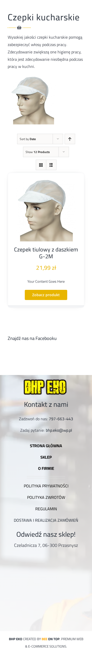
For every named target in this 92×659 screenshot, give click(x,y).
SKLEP (46, 457)
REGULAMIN (46, 509)
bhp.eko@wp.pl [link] (59, 430)
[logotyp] (46, 379)
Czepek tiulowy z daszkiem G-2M (46, 252)
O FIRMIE (46, 468)
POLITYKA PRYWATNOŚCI (46, 486)
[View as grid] (41, 165)
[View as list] (51, 165)
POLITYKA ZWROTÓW (46, 497)
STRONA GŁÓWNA (46, 446)
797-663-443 (61, 419)
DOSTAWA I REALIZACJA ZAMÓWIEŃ (46, 520)
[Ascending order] (70, 139)
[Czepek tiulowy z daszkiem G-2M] (46, 211)
